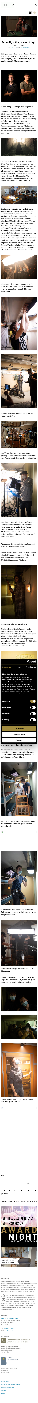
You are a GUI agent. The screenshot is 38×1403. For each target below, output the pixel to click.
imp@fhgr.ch (9, 1330)
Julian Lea (13, 48)
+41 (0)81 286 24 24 (9, 1328)
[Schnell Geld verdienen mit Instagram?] (19, 1216)
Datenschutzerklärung (7, 1387)
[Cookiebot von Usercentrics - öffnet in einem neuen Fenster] (27, 661)
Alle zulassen (19, 728)
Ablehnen (19, 740)
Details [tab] (18, 667)
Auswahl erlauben (19, 734)
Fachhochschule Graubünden (9, 1318)
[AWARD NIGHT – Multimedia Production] (19, 1237)
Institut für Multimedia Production (10, 1384)
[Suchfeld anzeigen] (36, 4)
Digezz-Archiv (5, 1381)
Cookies (3, 1390)
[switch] (33, 707)
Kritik (6, 1194)
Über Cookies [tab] (31, 667)
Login (3, 1393)
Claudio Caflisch (25, 48)
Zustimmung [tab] (6, 667)
